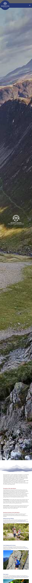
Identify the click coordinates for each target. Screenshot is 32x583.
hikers (27, 521)
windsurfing (14, 576)
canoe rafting (23, 576)
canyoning (27, 576)
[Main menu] (29, 5)
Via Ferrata (25, 547)
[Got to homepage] (3, 5)
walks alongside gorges (21, 520)
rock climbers (10, 547)
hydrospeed (18, 576)
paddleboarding (7, 577)
